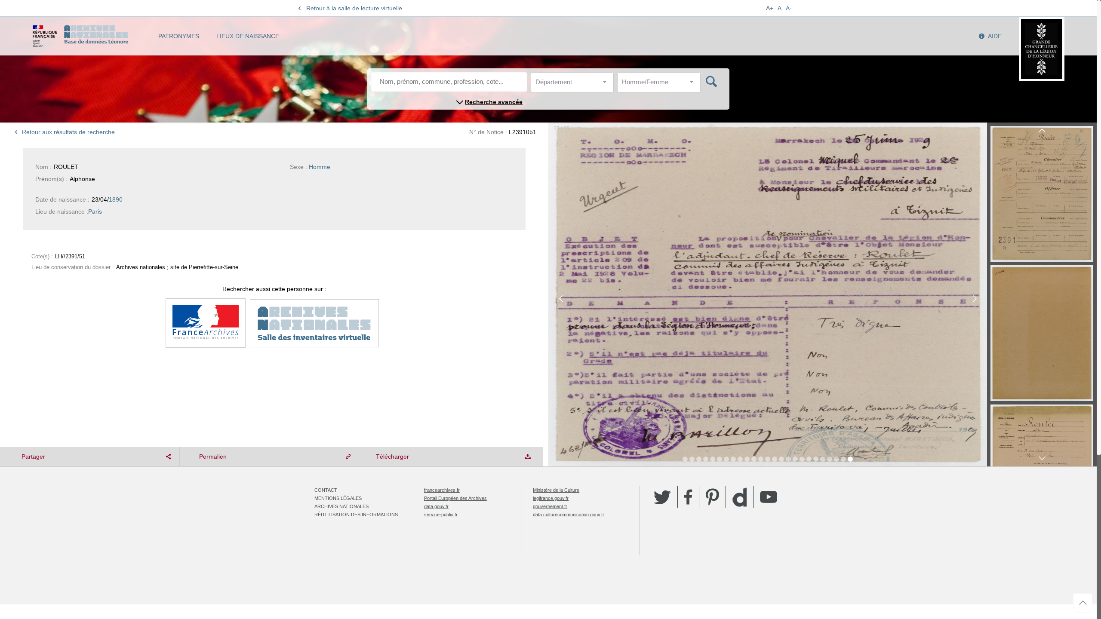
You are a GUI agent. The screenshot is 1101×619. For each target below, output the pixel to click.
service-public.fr (441, 514)
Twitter (662, 497)
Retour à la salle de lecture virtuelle (354, 8)
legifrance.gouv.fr (551, 498)
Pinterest (712, 497)
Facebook (688, 497)
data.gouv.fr (436, 506)
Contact (325, 490)
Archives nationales (341, 506)
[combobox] (574, 84)
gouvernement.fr (550, 506)
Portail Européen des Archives (455, 498)
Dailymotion (739, 497)
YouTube (768, 497)
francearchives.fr (442, 490)
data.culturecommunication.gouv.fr (568, 514)
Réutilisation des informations (356, 514)
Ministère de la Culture (556, 490)
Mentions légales (338, 498)
